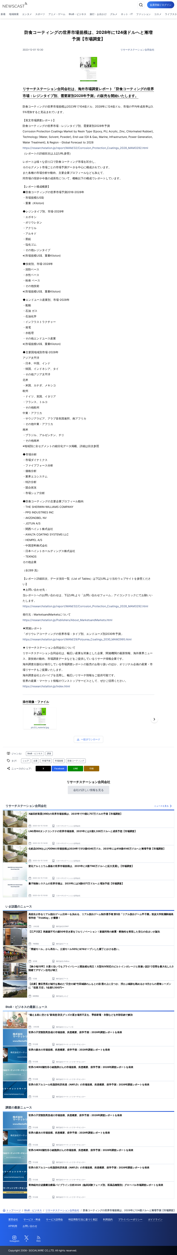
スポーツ (40, 14)
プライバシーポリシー (130, 1219)
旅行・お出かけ (98, 14)
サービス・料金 (32, 1219)
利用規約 (108, 1219)
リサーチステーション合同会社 (137, 49)
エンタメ (27, 14)
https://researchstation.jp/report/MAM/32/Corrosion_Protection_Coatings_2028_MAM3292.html (85, 148)
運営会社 (13, 1219)
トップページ (13, 1210)
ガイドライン (155, 1219)
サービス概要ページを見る (151, 1247)
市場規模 (59, 760)
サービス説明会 (54, 1219)
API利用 (12, 1225)
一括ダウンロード (90, 739)
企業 (35, 760)
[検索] (140, 4)
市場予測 (46, 760)
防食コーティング (76, 760)
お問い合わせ (30, 1225)
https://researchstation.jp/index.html (46, 686)
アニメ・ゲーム (56, 14)
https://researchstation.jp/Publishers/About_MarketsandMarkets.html (67, 620)
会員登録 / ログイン (160, 4)
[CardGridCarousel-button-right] (154, 719)
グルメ (113, 14)
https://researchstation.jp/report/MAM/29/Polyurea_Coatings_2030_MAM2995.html (77, 639)
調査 (49, 753)
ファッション (143, 14)
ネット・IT (127, 14)
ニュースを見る (161, 806)
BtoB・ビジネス (77, 14)
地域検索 (14, 14)
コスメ (157, 14)
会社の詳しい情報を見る (88, 790)
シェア (26, 760)
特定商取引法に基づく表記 (82, 1219)
